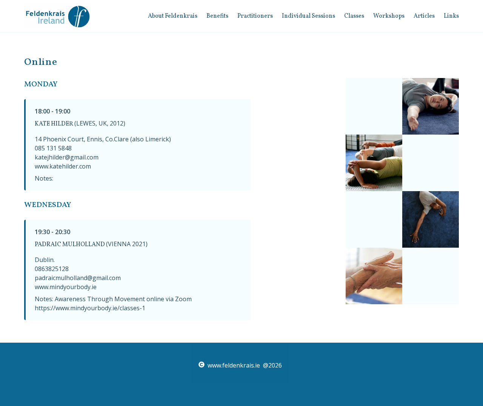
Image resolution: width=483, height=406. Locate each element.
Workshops (389, 16)
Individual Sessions (308, 16)
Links (451, 16)
